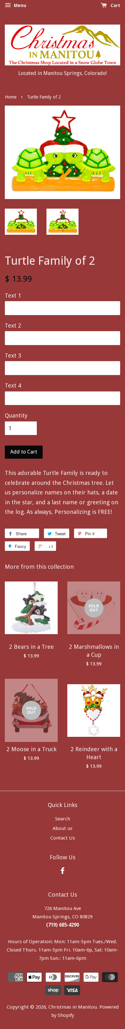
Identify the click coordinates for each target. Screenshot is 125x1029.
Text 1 (13, 295)
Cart (114, 5)
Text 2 (13, 325)
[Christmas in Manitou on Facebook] (62, 872)
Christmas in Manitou (72, 1007)
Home (10, 97)
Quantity (16, 415)
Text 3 (13, 355)
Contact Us (62, 838)
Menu (19, 5)
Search (62, 819)
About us (62, 828)
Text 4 (13, 385)
